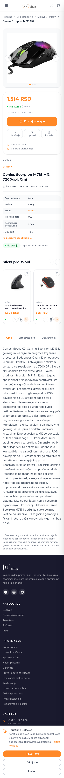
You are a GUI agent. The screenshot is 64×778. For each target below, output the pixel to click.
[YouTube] (22, 592)
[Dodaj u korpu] (26, 319)
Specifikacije (27, 337)
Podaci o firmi (10, 647)
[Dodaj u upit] (20, 319)
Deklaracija (49, 337)
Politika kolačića (12, 698)
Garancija (8, 667)
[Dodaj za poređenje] (15, 319)
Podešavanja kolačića (15, 703)
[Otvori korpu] (58, 5)
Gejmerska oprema (13, 615)
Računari (7, 625)
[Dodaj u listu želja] (26, 273)
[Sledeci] (58, 262)
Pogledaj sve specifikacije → (17, 238)
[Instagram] (14, 592)
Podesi (32, 771)
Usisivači (7, 609)
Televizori (8, 620)
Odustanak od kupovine (16, 678)
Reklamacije (9, 683)
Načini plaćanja (11, 662)
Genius (31, 210)
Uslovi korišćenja (12, 652)
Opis (9, 337)
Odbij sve (32, 762)
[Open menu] (6, 5)
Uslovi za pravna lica (14, 688)
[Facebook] (6, 592)
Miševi (41, 16)
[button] (8, 58)
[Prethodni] (51, 262)
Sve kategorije (25, 16)
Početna (7, 16)
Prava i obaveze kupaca (16, 672)
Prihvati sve (32, 753)
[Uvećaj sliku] (32, 58)
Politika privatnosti (13, 693)
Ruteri (6, 630)
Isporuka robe (11, 657)
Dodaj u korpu (34, 121)
